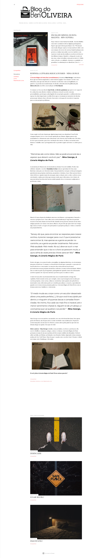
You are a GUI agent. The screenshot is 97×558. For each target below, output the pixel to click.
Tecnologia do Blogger (50, 553)
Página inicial (23, 23)
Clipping (59, 23)
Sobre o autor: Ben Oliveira (38, 23)
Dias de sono (36, 541)
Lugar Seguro (37, 497)
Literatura (16, 76)
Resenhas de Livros (19, 80)
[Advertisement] (48, 400)
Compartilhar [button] (54, 65)
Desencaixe (35, 453)
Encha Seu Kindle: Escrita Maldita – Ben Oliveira (63, 36)
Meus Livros (52, 23)
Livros (15, 78)
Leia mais (81, 64)
